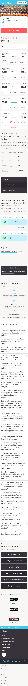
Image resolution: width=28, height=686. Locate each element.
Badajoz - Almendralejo (14, 560)
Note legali (3, 665)
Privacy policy (4, 668)
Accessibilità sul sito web (6, 680)
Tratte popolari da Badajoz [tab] (9, 546)
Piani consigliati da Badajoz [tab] (9, 549)
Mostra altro (14, 127)
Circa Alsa (3, 635)
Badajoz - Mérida (14, 554)
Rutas (6, 627)
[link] (3, 22)
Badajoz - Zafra (14, 567)
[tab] (14, 333)
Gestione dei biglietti (5, 644)
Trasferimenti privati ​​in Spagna (7, 641)
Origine (7, 18)
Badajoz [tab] (21, 251)
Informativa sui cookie (6, 671)
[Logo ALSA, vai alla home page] (9, 2)
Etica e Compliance (5, 683)
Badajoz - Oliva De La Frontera (14, 579)
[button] (14, 333)
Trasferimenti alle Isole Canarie (7, 638)
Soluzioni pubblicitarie (6, 647)
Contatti (3, 650)
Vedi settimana (21, 227)
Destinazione (8, 24)
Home (2, 627)
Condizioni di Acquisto (6, 674)
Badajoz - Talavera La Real (14, 573)
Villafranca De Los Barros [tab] (9, 251)
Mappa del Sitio (4, 677)
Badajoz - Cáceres (14, 586)
